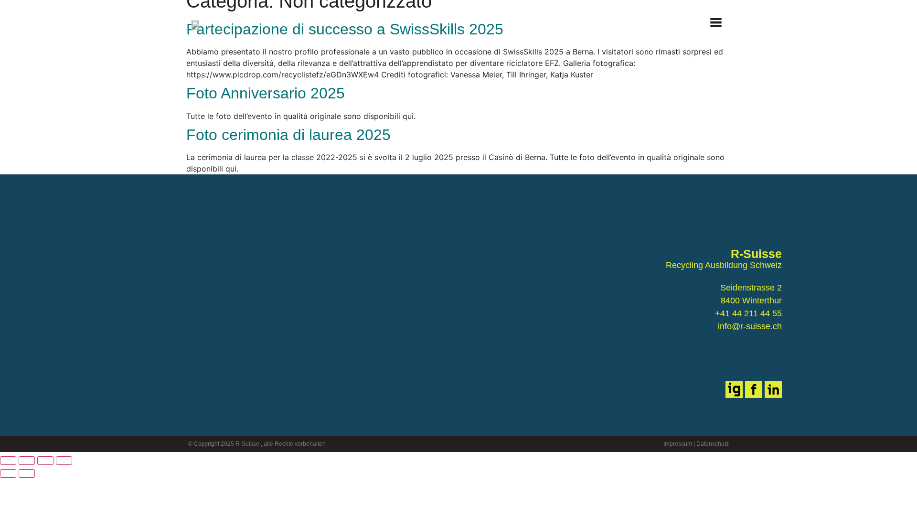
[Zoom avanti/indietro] (8, 460)
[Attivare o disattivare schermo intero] (27, 460)
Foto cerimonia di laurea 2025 (288, 134)
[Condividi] (45, 460)
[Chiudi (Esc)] (64, 460)
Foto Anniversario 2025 (265, 93)
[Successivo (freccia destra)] (27, 473)
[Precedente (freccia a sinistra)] (8, 473)
